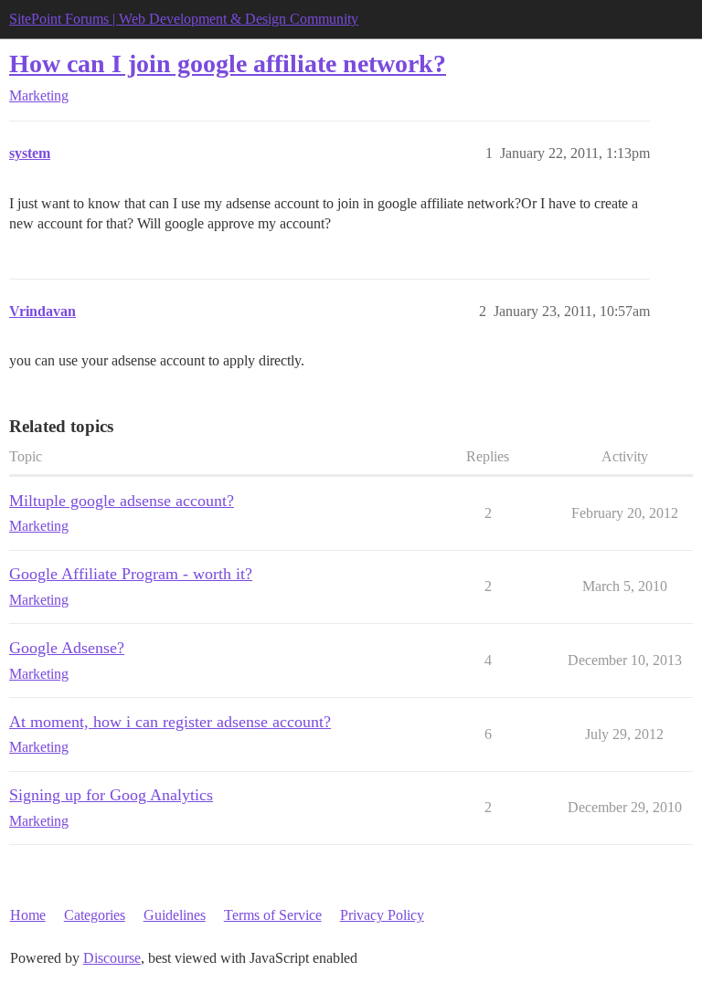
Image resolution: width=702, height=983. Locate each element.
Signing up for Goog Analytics (111, 795)
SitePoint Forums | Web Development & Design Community (183, 18)
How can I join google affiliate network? (227, 63)
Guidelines (175, 915)
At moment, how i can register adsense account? (170, 722)
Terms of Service (273, 915)
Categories (94, 915)
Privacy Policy (382, 915)
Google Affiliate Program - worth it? (130, 574)
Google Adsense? (66, 648)
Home (28, 915)
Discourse (112, 958)
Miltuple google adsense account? (121, 501)
